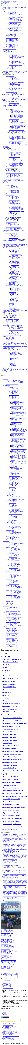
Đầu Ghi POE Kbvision (14, 582)
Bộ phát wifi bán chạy (13, 309)
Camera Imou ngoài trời (11, 60)
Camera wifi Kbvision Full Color (16, 164)
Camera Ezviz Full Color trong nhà (16, 79)
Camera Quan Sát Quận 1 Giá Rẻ (8, 962)
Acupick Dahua (9, 223)
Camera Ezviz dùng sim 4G (12, 90)
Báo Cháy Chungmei (10, 339)
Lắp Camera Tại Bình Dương (7, 930)
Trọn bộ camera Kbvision (11, 23)
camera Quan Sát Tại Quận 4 (7, 953)
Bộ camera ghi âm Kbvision (15, 24)
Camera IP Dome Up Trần (14, 390)
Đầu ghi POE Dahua (13, 189)
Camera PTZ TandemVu (14, 135)
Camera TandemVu (13, 504)
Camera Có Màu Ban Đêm (12, 501)
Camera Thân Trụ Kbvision (17, 471)
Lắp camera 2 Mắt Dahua (16, 422)
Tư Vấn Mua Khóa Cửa (11, 624)
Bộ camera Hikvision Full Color (15, 20)
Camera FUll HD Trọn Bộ (14, 483)
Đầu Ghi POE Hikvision (14, 581)
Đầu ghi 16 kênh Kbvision (14, 563)
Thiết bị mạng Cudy (13, 283)
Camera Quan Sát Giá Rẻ (11, 607)
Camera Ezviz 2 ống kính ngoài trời (16, 88)
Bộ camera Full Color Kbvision (15, 25)
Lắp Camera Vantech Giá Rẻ (9, 1023)
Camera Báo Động (10, 495)
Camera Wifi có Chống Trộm (15, 496)
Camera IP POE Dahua (14, 198)
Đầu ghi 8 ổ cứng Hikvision (17, 117)
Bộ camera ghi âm (10, 42)
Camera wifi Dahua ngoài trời (15, 204)
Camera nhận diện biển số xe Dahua (14, 229)
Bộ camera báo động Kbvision (15, 27)
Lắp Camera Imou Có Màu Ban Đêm (19, 429)
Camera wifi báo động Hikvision (18, 126)
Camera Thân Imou (15, 467)
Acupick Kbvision (10, 170)
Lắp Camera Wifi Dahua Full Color (19, 430)
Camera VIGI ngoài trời (14, 104)
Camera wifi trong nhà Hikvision (18, 123)
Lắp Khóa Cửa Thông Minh (7, 942)
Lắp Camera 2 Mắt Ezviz (16, 423)
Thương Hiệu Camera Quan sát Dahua (14, 381)
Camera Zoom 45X (13, 520)
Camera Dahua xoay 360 (11, 214)
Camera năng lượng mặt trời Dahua (13, 217)
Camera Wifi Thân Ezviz (16, 468)
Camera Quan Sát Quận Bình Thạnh (8, 947)
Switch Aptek (14, 281)
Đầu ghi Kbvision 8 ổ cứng (14, 157)
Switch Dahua (14, 268)
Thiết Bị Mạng (9, 602)
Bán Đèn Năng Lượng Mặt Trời (7, 940)
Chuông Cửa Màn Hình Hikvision (16, 327)
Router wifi (11, 287)
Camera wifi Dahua (10, 202)
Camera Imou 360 (15, 403)
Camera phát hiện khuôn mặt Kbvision (14, 171)
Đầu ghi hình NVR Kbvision (15, 152)
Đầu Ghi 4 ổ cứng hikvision (15, 592)
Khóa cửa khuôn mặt (13, 358)
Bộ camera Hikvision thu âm (15, 19)
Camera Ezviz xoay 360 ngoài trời (16, 87)
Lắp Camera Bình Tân (11, 631)
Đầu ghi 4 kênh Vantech (14, 552)
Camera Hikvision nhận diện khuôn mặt (17, 138)
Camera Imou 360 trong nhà (15, 57)
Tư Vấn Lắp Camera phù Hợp (12, 619)
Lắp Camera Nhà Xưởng (8, 1034)
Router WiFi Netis (15, 271)
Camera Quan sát (9, 609)
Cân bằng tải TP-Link (16, 254)
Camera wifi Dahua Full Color (15, 207)
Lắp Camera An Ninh (5, 929)
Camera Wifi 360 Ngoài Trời (15, 526)
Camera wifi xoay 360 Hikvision (18, 122)
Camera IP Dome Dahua (14, 196)
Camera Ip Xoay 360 (13, 392)
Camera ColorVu (12, 133)
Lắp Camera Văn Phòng (8, 1033)
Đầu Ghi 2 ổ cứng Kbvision (15, 588)
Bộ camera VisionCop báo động (15, 33)
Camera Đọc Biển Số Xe (14, 473)
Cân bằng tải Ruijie (15, 258)
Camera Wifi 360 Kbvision (17, 406)
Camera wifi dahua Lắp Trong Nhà (19, 451)
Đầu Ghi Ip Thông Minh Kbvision (16, 546)
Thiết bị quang (12, 308)
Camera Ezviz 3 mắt (10, 93)
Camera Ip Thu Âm (13, 393)
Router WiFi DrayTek (16, 274)
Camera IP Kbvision (10, 158)
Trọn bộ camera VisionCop (12, 28)
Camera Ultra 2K (12, 485)
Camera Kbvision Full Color (12, 177)
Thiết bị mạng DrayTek (14, 273)
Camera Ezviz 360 (15, 404)
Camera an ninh (6, 1028)
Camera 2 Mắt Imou (15, 420)
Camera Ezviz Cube (13, 78)
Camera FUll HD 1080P (14, 482)
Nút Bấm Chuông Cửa (13, 332)
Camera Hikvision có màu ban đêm (16, 130)
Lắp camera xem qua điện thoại (10, 1031)
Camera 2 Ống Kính (10, 536)
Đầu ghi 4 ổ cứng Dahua (14, 191)
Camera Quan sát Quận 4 (11, 636)
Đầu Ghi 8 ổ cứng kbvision (14, 598)
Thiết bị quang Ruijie (16, 261)
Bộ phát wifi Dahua (15, 267)
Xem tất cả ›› (3, 900)
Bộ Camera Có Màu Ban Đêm (15, 512)
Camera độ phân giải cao (11, 480)
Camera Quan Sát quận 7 (6, 957)
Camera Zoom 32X (13, 519)
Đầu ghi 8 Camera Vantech (14, 558)
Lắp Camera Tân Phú (10, 629)
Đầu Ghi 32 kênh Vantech (14, 570)
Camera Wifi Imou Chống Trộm (18, 455)
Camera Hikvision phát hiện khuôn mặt (17, 137)
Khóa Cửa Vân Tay (5, 944)
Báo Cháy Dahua (9, 342)
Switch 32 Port (14, 300)
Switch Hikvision (15, 265)
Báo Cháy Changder (10, 341)
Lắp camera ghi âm (10, 530)
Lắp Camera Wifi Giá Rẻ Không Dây (11, 1036)
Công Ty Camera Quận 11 (11, 645)
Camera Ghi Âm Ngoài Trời (15, 531)
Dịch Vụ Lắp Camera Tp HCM (13, 622)
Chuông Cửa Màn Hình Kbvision (16, 330)
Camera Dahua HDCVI (11, 193)
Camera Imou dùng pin (11, 66)
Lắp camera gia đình (7, 985)
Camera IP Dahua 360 (13, 201)
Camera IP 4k (12, 494)
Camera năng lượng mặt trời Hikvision (17, 131)
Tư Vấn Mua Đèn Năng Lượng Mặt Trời (15, 625)
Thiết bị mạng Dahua (13, 266)
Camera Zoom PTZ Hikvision (15, 128)
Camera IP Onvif (12, 397)
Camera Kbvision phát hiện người (13, 175)
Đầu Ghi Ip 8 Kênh (13, 574)
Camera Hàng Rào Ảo (13, 478)
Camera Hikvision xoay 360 (15, 127)
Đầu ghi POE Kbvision (14, 153)
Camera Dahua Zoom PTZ (12, 213)
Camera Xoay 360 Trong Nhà (15, 525)
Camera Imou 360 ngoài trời (15, 62)
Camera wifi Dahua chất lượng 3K (16, 211)
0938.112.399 (3, 3)
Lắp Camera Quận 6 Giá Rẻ (7, 956)
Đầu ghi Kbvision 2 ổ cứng (14, 154)
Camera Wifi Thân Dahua (16, 469)
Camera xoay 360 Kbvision (12, 168)
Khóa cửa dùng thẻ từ (13, 360)
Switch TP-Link (14, 251)
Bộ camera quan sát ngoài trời (12, 40)
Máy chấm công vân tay (11, 316)
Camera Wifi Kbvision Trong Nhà (18, 452)
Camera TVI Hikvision (14, 119)
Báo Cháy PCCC (9, 601)
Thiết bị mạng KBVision (14, 284)
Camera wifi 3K (12, 492)
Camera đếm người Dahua (11, 225)
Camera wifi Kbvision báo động (15, 165)
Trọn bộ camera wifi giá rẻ (11, 36)
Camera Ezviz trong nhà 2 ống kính (16, 82)
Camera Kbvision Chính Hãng (9, 1026)
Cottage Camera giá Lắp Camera (13, 615)
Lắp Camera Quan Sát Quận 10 (7, 958)
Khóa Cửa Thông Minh (11, 604)
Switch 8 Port (14, 297)
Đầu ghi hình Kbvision (11, 149)
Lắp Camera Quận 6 (10, 639)
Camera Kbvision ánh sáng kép (12, 176)
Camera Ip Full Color (13, 391)
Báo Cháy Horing (10, 338)
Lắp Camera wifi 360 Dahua (17, 402)
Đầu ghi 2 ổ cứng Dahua (14, 190)
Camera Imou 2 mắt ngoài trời (15, 65)
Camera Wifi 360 (12, 523)
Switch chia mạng (12, 292)
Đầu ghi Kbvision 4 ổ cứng (14, 155)
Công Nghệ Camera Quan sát (12, 618)
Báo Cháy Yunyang (10, 337)
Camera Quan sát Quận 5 (11, 638)
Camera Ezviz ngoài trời (11, 83)
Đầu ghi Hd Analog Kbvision (15, 150)
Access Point (11, 303)
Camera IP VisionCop (13, 235)
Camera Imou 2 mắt (10, 68)
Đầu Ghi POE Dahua (13, 580)
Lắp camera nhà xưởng (8, 988)
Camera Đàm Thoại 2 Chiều (15, 533)
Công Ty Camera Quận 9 (11, 642)
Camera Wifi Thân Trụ (13, 466)
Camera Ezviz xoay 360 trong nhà (16, 81)
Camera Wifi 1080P (13, 484)
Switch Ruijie (14, 260)
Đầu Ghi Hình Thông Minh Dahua (16, 543)
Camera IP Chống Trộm (14, 395)
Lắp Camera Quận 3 (10, 635)
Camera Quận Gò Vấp (5, 949)
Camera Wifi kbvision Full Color (18, 431)
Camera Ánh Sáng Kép (14, 509)
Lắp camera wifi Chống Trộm (15, 453)
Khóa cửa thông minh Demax (15, 350)
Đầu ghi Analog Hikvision (17, 111)
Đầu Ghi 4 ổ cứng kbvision (14, 593)
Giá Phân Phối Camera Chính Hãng (8, 961)
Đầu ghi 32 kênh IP (13, 576)
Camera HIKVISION (8, 1027)
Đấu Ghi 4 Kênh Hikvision (14, 549)
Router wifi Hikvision (16, 263)
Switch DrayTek (14, 276)
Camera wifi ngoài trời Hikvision (18, 125)
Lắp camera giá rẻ (7, 983)
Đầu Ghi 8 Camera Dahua (14, 554)
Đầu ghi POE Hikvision (16, 114)
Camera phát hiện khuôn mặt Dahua (13, 227)
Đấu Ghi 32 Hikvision (13, 568)
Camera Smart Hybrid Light (15, 136)
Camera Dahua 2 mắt (10, 212)
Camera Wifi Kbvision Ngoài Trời (18, 446)
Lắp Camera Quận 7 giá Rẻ (12, 640)
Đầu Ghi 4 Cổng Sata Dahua (15, 591)
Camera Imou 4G (9, 67)
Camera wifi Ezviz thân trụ (14, 84)
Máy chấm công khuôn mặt (12, 315)
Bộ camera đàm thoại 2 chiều (12, 45)
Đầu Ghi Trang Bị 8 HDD (11, 595)
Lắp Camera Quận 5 (5, 955)
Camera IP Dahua (10, 195)
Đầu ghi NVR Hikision (16, 112)
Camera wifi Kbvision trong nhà (16, 162)
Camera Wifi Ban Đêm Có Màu (15, 514)
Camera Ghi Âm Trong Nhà (15, 532)
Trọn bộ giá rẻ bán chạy (11, 12)
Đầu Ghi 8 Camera (10, 553)
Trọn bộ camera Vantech (11, 34)
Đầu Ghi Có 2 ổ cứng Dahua (15, 586)
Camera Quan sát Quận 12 (11, 646)
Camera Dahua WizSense (11, 220)
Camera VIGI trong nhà (14, 103)
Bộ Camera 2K (12, 487)
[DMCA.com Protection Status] (5, 1017)
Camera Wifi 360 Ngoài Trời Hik (18, 418)
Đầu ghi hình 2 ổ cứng (11, 585)
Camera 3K (11, 489)
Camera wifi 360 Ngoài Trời (15, 408)
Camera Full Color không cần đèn (16, 239)
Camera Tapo (21, 94)
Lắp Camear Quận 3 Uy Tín (7, 933)
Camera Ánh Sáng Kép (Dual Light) (14, 500)
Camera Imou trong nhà (11, 54)
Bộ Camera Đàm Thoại (14, 534)
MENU (2, 375)
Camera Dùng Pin (10, 538)
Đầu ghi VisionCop (13, 234)
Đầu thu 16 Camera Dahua (14, 560)
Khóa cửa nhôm (12, 365)
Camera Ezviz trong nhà (11, 77)
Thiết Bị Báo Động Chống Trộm (13, 611)
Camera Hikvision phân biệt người (16, 139)
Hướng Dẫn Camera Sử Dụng (12, 620)
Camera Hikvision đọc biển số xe (16, 141)
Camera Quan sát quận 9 (6, 968)
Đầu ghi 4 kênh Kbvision (14, 550)
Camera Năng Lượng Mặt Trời (12, 537)
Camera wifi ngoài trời (13, 440)
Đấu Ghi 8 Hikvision (13, 555)
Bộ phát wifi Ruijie (15, 257)
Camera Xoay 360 (10, 522)
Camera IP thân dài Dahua (14, 197)
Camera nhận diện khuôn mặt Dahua (14, 228)
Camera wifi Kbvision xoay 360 (15, 160)
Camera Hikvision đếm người (15, 143)
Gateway (11, 305)
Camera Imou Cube (13, 55)
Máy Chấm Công (9, 603)
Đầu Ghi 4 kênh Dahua (14, 548)
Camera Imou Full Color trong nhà (16, 56)
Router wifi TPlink (15, 290)
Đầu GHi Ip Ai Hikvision (14, 544)
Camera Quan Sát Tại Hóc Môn (7, 965)
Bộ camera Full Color (10, 41)
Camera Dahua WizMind (11, 222)
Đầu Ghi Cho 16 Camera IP (15, 575)
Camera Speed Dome (10, 521)
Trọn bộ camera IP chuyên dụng (13, 38)
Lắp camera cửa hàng (8, 986)
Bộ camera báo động (10, 44)
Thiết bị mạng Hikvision (14, 262)
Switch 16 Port (14, 298)
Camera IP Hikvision (13, 120)
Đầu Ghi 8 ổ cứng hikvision (15, 597)
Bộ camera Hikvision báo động (15, 22)
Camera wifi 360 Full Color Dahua (18, 439)
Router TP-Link (14, 252)
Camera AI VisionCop (13, 238)
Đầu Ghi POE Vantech (14, 584)
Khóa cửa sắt (11, 364)
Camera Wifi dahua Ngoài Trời (18, 444)
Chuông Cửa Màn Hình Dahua (15, 328)
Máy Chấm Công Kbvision (12, 323)
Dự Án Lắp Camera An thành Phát (13, 614)
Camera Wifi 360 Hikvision (17, 407)
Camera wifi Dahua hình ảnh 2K (16, 209)
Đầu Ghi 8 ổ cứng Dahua (14, 596)
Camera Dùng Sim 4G (11, 539)
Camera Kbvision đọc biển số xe (13, 174)
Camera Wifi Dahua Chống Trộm (18, 457)
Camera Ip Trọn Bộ (13, 387)
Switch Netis (14, 272)
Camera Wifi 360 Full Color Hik (18, 438)
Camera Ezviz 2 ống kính (11, 92)
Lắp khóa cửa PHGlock (14, 352)
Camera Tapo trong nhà (14, 96)
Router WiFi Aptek (15, 279)
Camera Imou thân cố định (14, 61)
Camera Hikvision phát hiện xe (15, 142)
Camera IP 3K (12, 490)
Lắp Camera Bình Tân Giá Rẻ (7, 946)
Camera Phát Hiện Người (14, 476)
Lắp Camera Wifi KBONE (9, 1039)
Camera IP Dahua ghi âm (14, 200)
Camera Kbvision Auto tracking (13, 179)
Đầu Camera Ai (9, 542)
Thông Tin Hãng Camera (11, 613)
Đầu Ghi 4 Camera (10, 547)
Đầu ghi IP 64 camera (13, 577)
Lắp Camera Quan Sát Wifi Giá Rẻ (8, 960)
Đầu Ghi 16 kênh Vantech (14, 564)
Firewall (10, 306)
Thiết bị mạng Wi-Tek (13, 282)
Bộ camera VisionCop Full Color (16, 31)
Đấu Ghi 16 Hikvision (13, 561)
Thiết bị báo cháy (17, 335)
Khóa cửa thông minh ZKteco (15, 354)
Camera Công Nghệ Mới (14, 479)
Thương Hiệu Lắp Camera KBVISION (14, 382)
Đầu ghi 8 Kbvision (13, 557)
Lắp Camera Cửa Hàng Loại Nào (10, 1032)
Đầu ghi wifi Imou (10, 52)
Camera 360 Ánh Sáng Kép (15, 527)
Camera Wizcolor (12, 506)
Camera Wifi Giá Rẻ (7, 1037)
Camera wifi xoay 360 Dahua (15, 206)
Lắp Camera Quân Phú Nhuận (12, 630)
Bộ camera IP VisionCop (14, 29)
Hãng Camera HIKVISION (12, 384)
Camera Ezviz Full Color (16, 428)
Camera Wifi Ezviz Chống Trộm (18, 456)
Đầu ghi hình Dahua (10, 185)
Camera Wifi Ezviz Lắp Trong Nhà (19, 449)
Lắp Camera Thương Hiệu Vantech (13, 380)
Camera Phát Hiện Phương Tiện (15, 477)
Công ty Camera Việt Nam (11, 623)
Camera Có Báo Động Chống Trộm (16, 499)
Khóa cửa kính (12, 363)
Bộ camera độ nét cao (10, 46)
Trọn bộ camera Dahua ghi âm (15, 14)
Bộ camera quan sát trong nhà (12, 39)
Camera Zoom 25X (13, 517)
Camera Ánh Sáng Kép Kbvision (16, 511)
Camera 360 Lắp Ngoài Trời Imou (18, 412)
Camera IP (8, 386)
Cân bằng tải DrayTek (16, 277)
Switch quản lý (14, 294)
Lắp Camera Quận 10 (10, 644)
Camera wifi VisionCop (14, 236)
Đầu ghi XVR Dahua (13, 186)
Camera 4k (11, 493)
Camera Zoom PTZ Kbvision (12, 166)
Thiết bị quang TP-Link (16, 255)
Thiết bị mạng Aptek (13, 278)
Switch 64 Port (14, 301)
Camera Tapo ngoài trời (14, 98)
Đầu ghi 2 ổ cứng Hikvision (17, 115)
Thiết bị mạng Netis (13, 270)
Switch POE (14, 293)
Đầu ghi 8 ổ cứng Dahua (14, 192)
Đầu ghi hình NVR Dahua (14, 187)
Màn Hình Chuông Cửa (14, 333)
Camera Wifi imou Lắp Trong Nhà (18, 450)
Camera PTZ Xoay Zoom (14, 528)
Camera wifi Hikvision (13, 121)
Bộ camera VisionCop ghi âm (15, 30)
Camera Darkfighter (13, 505)
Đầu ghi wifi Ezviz (10, 76)
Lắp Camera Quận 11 (5, 967)
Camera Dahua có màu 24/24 (12, 216)
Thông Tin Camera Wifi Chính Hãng (14, 617)
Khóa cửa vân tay (12, 359)
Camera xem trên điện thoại (9, 981)
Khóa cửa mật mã (12, 362)
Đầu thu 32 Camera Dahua (14, 566)
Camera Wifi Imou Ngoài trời (17, 441)
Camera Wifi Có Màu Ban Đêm (15, 427)
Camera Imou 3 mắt (10, 69)
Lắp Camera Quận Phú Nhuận (7, 963)
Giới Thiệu (5, 379)
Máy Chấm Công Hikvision (12, 320)
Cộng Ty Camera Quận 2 (11, 634)
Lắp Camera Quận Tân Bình (7, 950)
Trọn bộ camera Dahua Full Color (16, 15)
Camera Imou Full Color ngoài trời (16, 63)
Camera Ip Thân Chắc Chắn (15, 388)
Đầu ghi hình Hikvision (14, 110)
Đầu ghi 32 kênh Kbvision (14, 569)
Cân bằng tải (11, 304)
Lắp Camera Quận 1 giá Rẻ (12, 633)
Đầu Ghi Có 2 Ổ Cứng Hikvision (16, 587)
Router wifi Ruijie (15, 288)
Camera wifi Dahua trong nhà (15, 203)
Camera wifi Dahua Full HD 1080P (16, 208)
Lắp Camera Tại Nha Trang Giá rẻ (8, 931)
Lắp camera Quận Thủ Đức (6, 966)
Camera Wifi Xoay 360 (14, 401)
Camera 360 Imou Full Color (17, 434)
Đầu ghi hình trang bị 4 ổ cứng (12, 590)
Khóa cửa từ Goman (13, 355)
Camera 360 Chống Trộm (14, 498)
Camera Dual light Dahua (14, 510)
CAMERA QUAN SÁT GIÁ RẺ (8, 971)
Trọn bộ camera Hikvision (11, 18)
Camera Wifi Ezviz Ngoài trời (17, 442)
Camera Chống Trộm (13, 474)
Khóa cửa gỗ (11, 366)
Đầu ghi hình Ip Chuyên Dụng (12, 571)
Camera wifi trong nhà (13, 447)
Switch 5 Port (14, 295)
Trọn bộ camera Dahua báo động (16, 17)
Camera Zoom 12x (13, 516)
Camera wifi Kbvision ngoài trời (16, 163)
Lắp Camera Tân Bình (11, 628)
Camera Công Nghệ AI (11, 472)
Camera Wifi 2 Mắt (13, 419)
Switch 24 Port (14, 299)
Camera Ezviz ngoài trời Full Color (16, 85)
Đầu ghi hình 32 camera (11, 565)
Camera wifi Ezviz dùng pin (12, 89)
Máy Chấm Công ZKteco (11, 321)
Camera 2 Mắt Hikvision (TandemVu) (16, 425)
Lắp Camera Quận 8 (10, 641)
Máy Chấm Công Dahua (11, 322)
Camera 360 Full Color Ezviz (17, 433)
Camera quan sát (6, 980)
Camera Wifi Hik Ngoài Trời (17, 445)
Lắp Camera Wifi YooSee (8, 1038)
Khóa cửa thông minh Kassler (15, 353)
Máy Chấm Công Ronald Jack (12, 319)
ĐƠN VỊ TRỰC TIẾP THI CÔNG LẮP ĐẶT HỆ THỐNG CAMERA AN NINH (12, 1020)
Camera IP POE (12, 396)
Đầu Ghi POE (9, 579)
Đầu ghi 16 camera (10, 559)
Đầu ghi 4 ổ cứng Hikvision (17, 116)
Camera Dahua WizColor (11, 219)
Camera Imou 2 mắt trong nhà (15, 58)
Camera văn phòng (7, 984)
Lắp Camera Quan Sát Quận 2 (7, 945)
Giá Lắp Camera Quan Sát (6, 941)
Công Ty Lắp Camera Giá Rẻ (7, 939)
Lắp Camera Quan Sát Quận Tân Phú (9, 951)
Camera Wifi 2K (12, 488)
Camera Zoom (9, 515)
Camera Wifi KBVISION (11, 159)
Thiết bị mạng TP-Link (14, 250)
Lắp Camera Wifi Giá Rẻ (11, 608)
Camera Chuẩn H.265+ (14, 398)
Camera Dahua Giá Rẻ (8, 1025)
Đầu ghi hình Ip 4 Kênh (14, 573)
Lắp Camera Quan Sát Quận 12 (7, 935)
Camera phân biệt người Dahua (12, 224)
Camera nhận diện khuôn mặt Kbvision (14, 173)
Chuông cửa (19, 325)
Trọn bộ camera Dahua (11, 13)
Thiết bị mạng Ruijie (13, 256)
